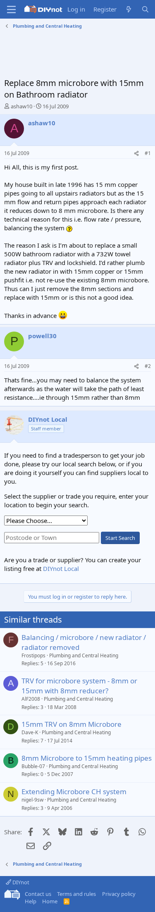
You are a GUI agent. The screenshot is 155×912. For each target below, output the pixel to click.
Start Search (120, 538)
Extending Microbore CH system (73, 791)
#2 (148, 366)
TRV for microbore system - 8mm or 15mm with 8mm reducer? (79, 685)
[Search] (145, 9)
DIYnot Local (61, 568)
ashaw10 (21, 106)
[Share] (136, 153)
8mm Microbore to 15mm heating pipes (86, 758)
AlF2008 (30, 698)
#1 (148, 153)
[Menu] (11, 9)
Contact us (38, 894)
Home (49, 901)
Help (30, 901)
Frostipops (33, 655)
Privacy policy (119, 894)
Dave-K (29, 732)
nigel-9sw (32, 799)
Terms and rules (76, 894)
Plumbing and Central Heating (83, 655)
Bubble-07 (33, 766)
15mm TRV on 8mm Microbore (71, 724)
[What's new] (129, 9)
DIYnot (20, 882)
